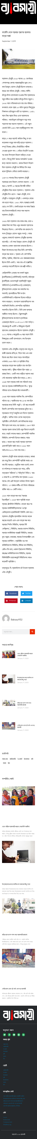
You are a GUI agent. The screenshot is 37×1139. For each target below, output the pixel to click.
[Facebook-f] (9, 1034)
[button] (18, 19)
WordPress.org (7, 1124)
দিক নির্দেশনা (5, 1080)
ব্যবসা (4, 763)
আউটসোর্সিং (13, 759)
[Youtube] (14, 1034)
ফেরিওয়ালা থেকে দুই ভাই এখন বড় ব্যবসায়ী (14, 989)
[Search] (32, 631)
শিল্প (9, 763)
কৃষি (32, 759)
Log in (5, 1117)
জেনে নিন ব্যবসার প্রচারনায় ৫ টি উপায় (11, 1106)
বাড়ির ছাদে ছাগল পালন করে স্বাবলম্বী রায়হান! (24, 704)
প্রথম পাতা (5, 759)
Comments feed (7, 1122)
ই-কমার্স (20, 759)
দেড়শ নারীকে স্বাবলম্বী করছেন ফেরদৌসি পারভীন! (25, 655)
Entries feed (6, 1120)
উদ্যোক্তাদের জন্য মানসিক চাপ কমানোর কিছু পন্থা (25, 679)
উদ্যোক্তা (26, 759)
